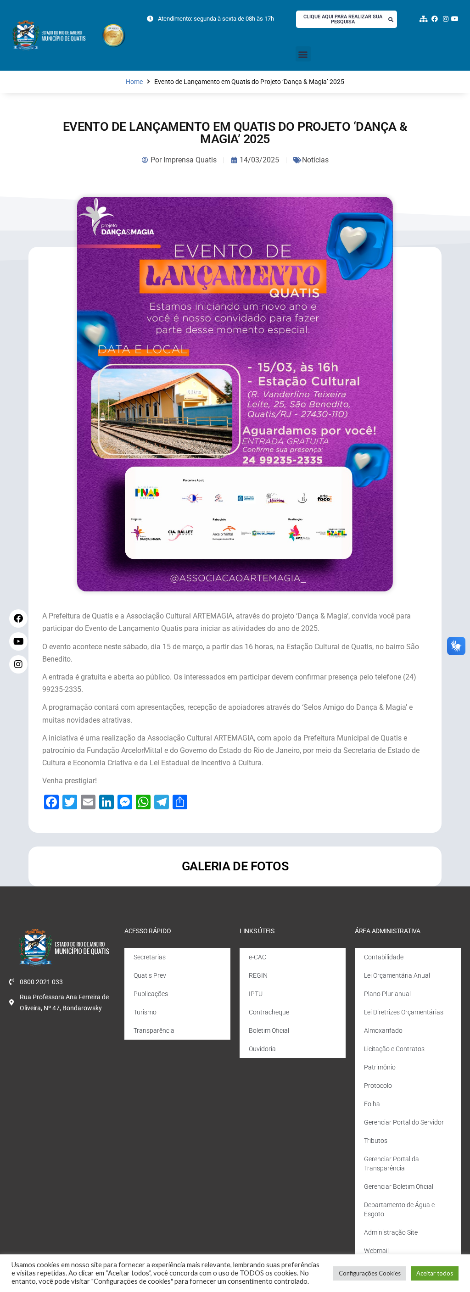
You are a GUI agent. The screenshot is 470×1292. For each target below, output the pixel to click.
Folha (372, 1104)
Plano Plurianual (387, 993)
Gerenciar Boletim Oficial (398, 1186)
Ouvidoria (262, 1049)
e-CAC (257, 957)
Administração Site (391, 1232)
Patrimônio (380, 1067)
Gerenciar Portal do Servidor (404, 1122)
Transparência (154, 1030)
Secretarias (150, 957)
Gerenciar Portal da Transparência (391, 1163)
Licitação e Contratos (394, 1049)
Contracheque (269, 1012)
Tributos (375, 1140)
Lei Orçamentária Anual (397, 975)
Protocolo (378, 1085)
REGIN (258, 975)
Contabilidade (383, 957)
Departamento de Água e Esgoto (399, 1209)
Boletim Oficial (269, 1030)
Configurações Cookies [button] (370, 1273)
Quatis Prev (150, 975)
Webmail (376, 1250)
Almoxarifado (383, 1030)
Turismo (145, 1012)
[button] (303, 53)
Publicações (151, 993)
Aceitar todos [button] (434, 1273)
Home (134, 82)
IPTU (256, 993)
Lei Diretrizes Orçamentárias (403, 1012)
